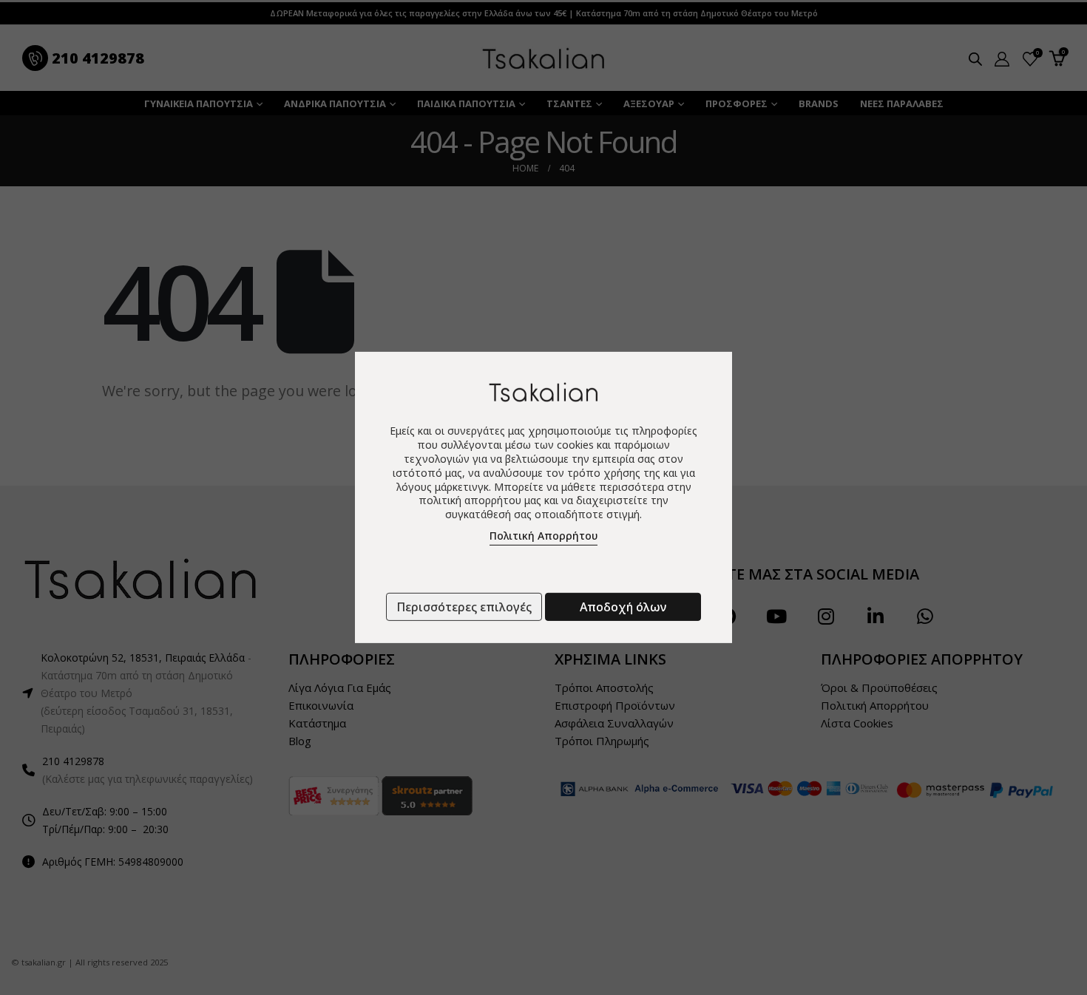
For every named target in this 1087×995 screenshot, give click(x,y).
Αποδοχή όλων (623, 607)
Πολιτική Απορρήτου (543, 536)
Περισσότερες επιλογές (464, 607)
